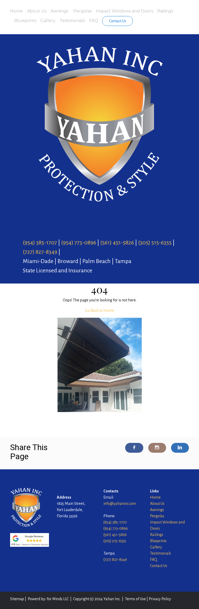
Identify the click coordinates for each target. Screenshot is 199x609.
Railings (165, 11)
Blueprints (25, 20)
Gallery (47, 20)
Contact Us (117, 21)
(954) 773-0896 (78, 242)
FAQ (93, 20)
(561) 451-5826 (117, 242)
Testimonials (72, 20)
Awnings (60, 11)
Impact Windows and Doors (124, 11)
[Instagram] (157, 448)
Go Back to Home (99, 310)
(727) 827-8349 (40, 252)
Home (16, 11)
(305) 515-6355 (155, 242)
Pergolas (82, 11)
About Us (36, 11)
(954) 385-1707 (40, 242)
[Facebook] (134, 448)
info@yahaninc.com (119, 503)
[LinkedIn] (180, 448)
